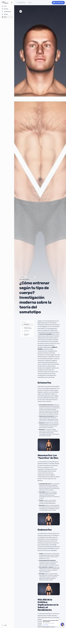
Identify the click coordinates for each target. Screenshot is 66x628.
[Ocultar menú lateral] (12, 2)
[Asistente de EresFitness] (62, 624)
